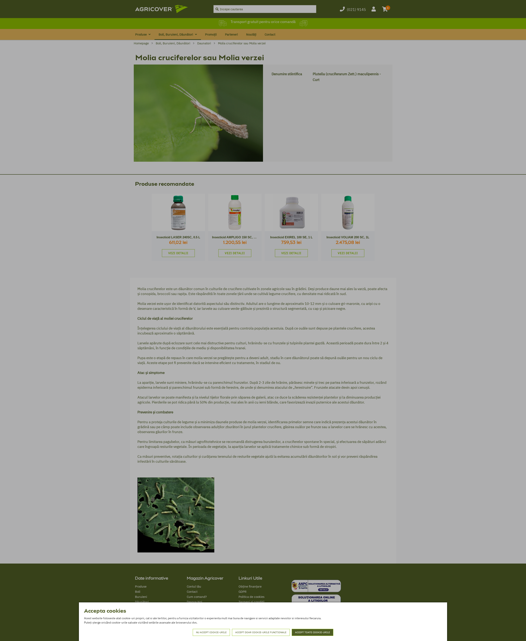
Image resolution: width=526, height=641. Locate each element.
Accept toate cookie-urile (312, 632)
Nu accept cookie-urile (211, 632)
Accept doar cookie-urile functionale (260, 632)
